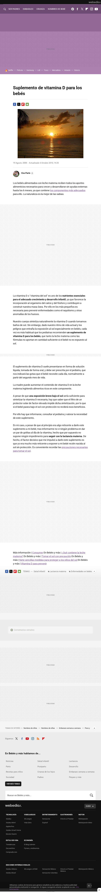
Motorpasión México (86, 869)
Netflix (10, 70)
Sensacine (46, 819)
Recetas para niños (14, 772)
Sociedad (10, 777)
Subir (88, 806)
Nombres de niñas (48, 728)
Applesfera (10, 826)
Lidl (38, 70)
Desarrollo (73, 766)
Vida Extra (27, 823)
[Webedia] (95, 2)
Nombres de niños (30, 728)
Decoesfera (10, 848)
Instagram (91, 9)
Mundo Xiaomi (11, 834)
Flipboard (86, 9)
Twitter (82, 9)
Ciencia (77, 70)
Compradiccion (11, 852)
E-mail (27, 104)
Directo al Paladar (67, 819)
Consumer (37, 552)
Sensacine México (49, 869)
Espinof (45, 823)
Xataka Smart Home (13, 830)
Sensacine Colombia (49, 873)
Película (20, 70)
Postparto (41, 766)
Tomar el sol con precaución (56, 556)
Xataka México (11, 869)
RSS (38, 738)
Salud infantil (39, 571)
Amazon (67, 70)
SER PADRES (14, 9)
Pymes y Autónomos (31, 848)
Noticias (9, 761)
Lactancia (73, 761)
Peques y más (75, 777)
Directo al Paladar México (67, 870)
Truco (46, 70)
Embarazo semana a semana (70, 728)
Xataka (8, 819)
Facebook (77, 9)
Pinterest (72, 9)
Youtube (96, 9)
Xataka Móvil (11, 823)
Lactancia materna (58, 571)
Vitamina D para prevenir (34, 563)
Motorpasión (83, 819)
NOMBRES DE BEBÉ (56, 9)
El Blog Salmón (29, 844)
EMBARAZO (28, 9)
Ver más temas (13, 784)
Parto (8, 766)
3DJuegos (28, 819)
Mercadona (56, 70)
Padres (40, 777)
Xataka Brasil (11, 873)
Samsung (30, 70)
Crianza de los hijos (46, 772)
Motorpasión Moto (85, 823)
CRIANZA (40, 9)
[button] (27, 173)
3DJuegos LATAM (30, 869)
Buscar (91, 795)
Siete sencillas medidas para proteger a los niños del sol (48, 560)
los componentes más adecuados (67, 190)
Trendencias (10, 844)
